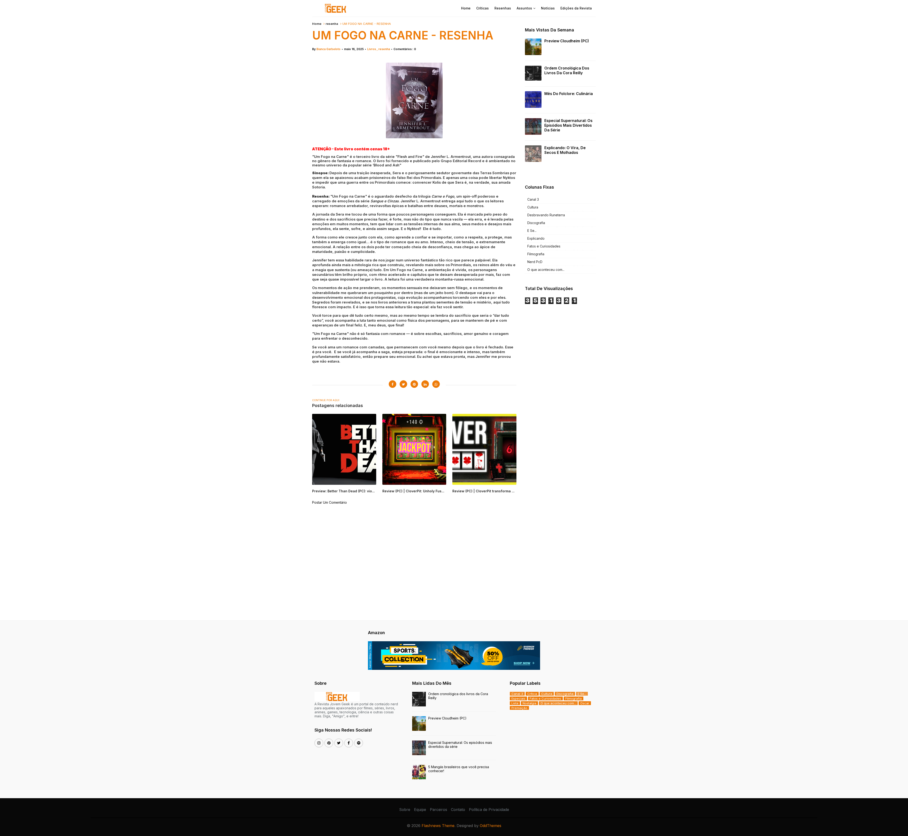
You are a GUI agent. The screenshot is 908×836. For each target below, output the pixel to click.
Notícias (548, 8)
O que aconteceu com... (545, 270)
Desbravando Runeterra (546, 215)
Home (466, 8)
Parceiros (438, 809)
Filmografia (535, 254)
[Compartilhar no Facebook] (392, 384)
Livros (372, 49)
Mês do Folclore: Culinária (568, 93)
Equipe (420, 809)
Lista (514, 703)
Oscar (584, 703)
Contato (458, 809)
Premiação (519, 708)
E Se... (532, 231)
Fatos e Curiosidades (543, 246)
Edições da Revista (576, 8)
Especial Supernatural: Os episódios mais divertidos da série (568, 125)
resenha (332, 24)
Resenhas (502, 8)
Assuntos (524, 8)
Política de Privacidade (489, 809)
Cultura (532, 207)
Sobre (404, 809)
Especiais (518, 698)
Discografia (536, 223)
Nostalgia (529, 703)
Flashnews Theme (438, 825)
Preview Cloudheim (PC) (566, 41)
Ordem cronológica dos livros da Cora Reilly (566, 70)
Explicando (536, 238)
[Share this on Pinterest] (414, 384)
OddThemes (490, 825)
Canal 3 (533, 199)
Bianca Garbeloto (328, 49)
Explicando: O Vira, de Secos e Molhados (565, 150)
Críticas (482, 8)
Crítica (532, 694)
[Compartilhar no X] (403, 384)
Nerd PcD (534, 262)
